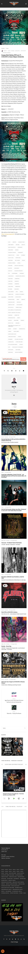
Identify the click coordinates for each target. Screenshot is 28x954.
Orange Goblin (19, 307)
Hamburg (16, 878)
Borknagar (20, 247)
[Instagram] (9, 939)
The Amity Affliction (19, 339)
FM (9, 273)
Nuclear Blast (16, 885)
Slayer (10, 328)
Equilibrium (17, 268)
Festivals (12, 50)
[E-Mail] (15, 370)
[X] (6, 939)
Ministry (23, 299)
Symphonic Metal (17, 891)
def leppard (17, 260)
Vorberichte (17, 50)
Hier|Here (12, 856)
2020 (7, 871)
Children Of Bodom (12, 252)
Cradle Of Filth (11, 255)
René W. (5, 50)
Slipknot (15, 328)
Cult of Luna (11, 257)
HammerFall (17, 278)
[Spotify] (15, 939)
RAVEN (19, 317)
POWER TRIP (17, 315)
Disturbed (10, 265)
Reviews (7, 540)
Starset (10, 331)
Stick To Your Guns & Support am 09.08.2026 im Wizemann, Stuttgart (13, 682)
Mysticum (19, 302)
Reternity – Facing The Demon (14, 712)
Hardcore (17, 281)
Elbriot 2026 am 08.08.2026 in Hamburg (9, 612)
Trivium (21, 344)
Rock (3, 891)
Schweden (8, 891)
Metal (18, 299)
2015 (11, 869)
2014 (7, 869)
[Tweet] (8, 370)
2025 (3, 873)
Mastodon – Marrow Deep (6, 646)
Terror (19, 336)
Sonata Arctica (22, 328)
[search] (24, 728)
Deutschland (13, 876)
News (2, 472)
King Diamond (11, 291)
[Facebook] (4, 939)
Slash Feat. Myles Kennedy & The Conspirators (14, 326)
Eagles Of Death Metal (19, 265)
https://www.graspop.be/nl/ (7, 234)
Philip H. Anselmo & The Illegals (14, 312)
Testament (10, 339)
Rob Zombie (16, 320)
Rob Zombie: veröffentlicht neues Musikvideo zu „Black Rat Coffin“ (12, 577)
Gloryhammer (14, 273)
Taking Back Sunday (12, 336)
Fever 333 (10, 270)
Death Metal (5, 876)
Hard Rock (10, 281)
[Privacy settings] (2, 951)
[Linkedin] (12, 939)
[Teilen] (4, 370)
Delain (23, 260)
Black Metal (21, 873)
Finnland (10, 878)
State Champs (16, 331)
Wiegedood (11, 352)
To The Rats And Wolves (13, 344)
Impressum (16, 935)
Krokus (21, 291)
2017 (18, 869)
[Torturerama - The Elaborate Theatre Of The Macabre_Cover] (14, 526)
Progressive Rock (12, 317)
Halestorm (11, 278)
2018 (22, 869)
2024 (22, 871)
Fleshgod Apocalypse (19, 270)
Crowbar (23, 255)
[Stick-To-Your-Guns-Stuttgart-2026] (14, 665)
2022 (14, 871)
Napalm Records (6, 885)
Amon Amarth (11, 244)
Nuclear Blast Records (8, 887)
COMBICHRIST (20, 252)
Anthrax (17, 244)
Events (9, 50)
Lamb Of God (11, 294)
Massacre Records (7, 882)
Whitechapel (11, 349)
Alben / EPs (3, 540)
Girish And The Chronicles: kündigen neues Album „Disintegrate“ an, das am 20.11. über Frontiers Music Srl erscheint (13, 510)
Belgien (23, 244)
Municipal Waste (12, 302)
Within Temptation (19, 352)
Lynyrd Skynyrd (11, 299)
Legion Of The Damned (20, 294)
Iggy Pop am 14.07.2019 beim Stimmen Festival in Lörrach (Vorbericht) (14, 700)
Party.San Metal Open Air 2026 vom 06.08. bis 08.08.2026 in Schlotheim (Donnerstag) (13, 439)
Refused (10, 320)
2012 (3, 869)
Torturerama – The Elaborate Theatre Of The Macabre (11, 542)
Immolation (18, 286)
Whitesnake (18, 349)
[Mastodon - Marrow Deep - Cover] (14, 629)
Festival (4, 878)
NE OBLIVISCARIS (19, 304)
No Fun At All (11, 307)
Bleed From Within (12, 247)
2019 (3, 871)
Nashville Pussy (11, 304)
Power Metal (19, 887)
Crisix (18, 255)
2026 (7, 873)
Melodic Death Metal (18, 882)
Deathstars (11, 260)
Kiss (17, 291)
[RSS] (18, 939)
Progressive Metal (7, 889)
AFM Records (13, 873)
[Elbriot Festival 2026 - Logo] (14, 595)
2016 (14, 869)
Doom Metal (21, 876)
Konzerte (6, 679)
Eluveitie (10, 268)
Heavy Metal (11, 286)
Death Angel (18, 257)
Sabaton (22, 320)
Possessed (10, 315)
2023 (18, 871)
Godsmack (22, 273)
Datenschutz (21, 935)
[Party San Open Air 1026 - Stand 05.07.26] (14, 422)
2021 (11, 871)
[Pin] (11, 370)
